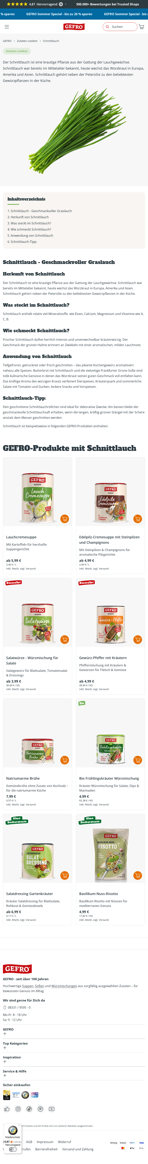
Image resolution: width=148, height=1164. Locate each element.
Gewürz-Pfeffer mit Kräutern (103, 657)
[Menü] (19, 1126)
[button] (141, 27)
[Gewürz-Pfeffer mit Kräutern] (110, 612)
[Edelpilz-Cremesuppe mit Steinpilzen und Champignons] (110, 491)
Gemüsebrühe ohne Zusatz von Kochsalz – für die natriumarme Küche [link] (37, 788)
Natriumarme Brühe (23, 778)
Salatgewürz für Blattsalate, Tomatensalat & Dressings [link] (36, 673)
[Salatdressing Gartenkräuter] (37, 848)
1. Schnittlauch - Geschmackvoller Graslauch (40, 211)
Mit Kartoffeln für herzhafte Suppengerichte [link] (26, 546)
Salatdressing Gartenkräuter (29, 893)
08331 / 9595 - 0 (19, 1007)
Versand (31, 568)
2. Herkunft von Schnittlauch (28, 217)
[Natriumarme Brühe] (37, 733)
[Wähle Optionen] (64, 519)
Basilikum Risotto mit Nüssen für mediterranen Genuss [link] (103, 903)
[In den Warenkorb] (64, 760)
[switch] (13, 1149)
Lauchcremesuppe (21, 537)
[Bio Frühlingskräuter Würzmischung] (110, 733)
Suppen (27, 986)
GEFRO (7, 41)
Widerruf (64, 1142)
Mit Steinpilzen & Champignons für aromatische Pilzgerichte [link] (104, 552)
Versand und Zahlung (77, 1149)
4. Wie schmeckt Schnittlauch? (29, 229)
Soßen (39, 986)
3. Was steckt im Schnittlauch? (29, 223)
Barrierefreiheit (46, 1149)
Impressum (45, 1142)
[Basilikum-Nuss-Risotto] (110, 848)
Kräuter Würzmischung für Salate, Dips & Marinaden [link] (109, 788)
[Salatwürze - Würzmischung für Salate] (37, 612)
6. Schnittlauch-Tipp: (22, 242)
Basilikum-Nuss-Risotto (98, 893)
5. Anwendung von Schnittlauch (30, 235)
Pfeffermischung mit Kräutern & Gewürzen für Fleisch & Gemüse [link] (102, 667)
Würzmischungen (64, 986)
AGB (29, 1142)
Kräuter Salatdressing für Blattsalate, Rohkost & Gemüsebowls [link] (33, 903)
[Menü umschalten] (7, 27)
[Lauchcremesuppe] (37, 491)
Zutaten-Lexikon (27, 41)
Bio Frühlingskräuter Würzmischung (109, 778)
